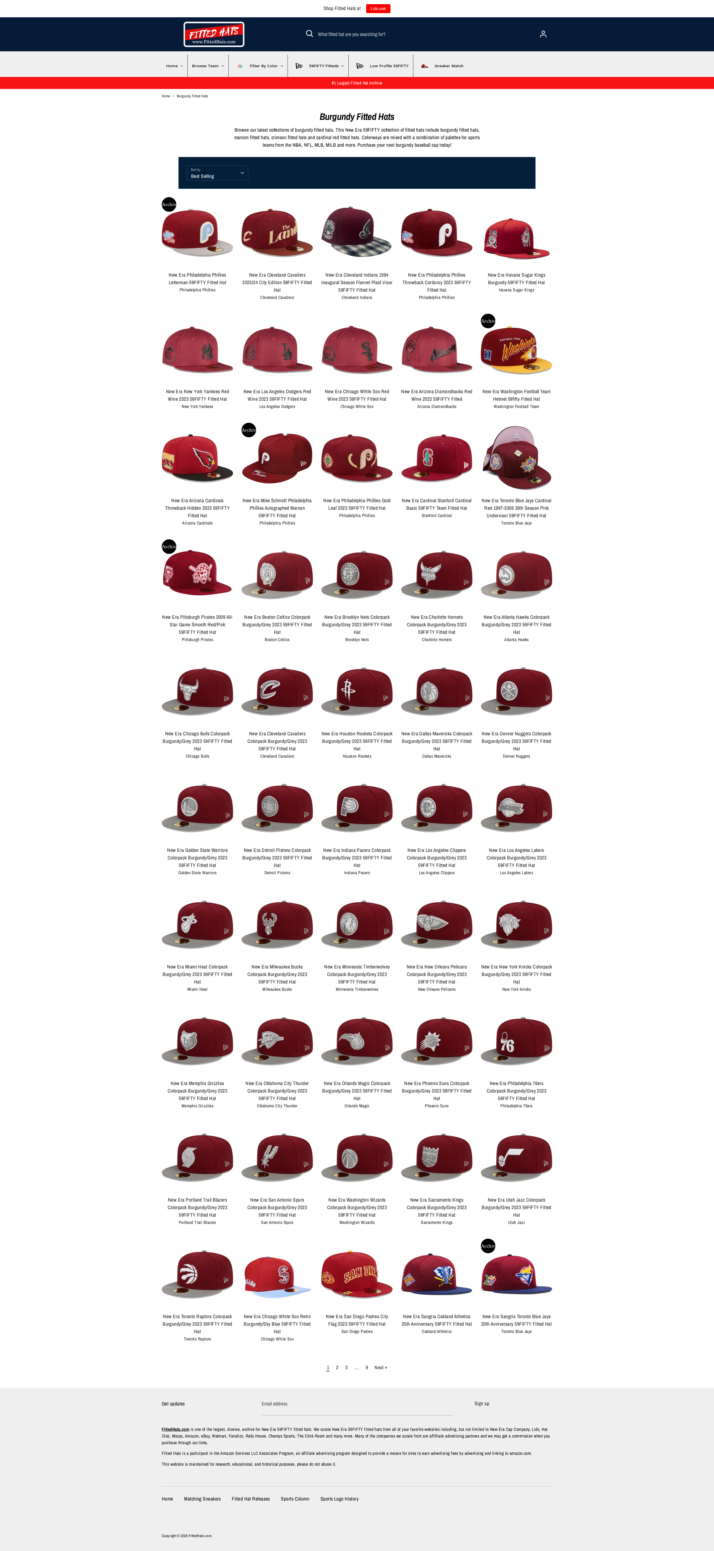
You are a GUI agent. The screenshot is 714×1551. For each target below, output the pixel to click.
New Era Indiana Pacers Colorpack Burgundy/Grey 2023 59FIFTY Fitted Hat (357, 858)
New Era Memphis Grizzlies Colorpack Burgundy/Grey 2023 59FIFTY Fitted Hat (198, 1091)
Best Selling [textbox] (202, 176)
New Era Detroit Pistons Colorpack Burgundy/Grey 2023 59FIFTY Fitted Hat (277, 858)
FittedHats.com (200, 1535)
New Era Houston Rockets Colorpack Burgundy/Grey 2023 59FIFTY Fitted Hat (357, 741)
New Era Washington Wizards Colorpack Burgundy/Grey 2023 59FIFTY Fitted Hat (357, 1207)
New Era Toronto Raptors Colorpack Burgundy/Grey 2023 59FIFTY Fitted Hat (197, 1324)
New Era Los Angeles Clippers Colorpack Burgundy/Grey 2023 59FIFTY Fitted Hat (437, 858)
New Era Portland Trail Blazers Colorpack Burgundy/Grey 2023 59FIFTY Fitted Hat (198, 1207)
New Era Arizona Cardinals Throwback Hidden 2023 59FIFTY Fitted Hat (197, 508)
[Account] (543, 32)
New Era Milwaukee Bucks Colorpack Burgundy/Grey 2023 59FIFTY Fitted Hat (277, 974)
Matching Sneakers (202, 1498)
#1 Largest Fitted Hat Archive (357, 83)
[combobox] (217, 172)
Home (167, 1498)
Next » (381, 1367)
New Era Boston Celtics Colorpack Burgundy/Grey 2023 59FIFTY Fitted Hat (277, 624)
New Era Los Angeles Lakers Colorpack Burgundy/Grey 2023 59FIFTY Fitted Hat (517, 858)
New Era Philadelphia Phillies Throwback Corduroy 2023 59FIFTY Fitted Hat (436, 282)
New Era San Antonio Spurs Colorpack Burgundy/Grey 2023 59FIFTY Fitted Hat (277, 1207)
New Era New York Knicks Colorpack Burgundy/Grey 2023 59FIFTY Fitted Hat (516, 974)
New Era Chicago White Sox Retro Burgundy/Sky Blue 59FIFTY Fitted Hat (277, 1324)
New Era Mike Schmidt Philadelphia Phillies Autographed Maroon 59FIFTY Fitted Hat (277, 508)
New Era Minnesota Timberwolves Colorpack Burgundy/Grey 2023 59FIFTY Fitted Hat (357, 974)
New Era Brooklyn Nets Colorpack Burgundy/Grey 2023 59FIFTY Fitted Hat (357, 624)
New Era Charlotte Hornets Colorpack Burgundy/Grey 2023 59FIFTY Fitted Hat (437, 624)
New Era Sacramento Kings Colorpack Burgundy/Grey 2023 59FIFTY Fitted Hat (437, 1207)
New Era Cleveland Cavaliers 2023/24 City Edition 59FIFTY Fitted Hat (277, 282)
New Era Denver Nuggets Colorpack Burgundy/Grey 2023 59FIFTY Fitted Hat (516, 741)
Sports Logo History (339, 1498)
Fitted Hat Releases (251, 1498)
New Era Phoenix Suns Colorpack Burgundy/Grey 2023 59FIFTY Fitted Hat (437, 1091)
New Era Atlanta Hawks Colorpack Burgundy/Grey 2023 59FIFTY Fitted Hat (516, 624)
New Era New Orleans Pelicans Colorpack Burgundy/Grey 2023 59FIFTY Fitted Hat (437, 974)
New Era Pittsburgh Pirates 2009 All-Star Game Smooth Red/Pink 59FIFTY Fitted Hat (197, 624)
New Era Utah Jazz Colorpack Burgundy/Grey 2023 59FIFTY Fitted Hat (516, 1207)
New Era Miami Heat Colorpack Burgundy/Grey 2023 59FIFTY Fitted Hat (197, 974)
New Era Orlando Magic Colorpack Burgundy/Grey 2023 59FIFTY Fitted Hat (357, 1091)
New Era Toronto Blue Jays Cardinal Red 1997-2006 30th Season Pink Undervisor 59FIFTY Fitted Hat (516, 508)
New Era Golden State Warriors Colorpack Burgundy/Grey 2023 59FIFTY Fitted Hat (197, 858)
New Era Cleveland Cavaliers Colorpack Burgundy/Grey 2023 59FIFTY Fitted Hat (277, 741)
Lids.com (378, 8)
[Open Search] (309, 33)
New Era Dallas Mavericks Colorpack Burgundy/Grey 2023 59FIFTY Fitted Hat (436, 741)
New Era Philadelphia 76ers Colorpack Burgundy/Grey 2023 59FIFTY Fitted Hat (517, 1091)
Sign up (481, 1403)
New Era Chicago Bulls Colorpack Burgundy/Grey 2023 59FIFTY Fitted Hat (197, 741)
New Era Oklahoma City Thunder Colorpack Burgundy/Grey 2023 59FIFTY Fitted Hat (277, 1091)
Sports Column (295, 1498)
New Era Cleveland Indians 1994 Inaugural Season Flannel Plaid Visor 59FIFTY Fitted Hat (356, 282)
